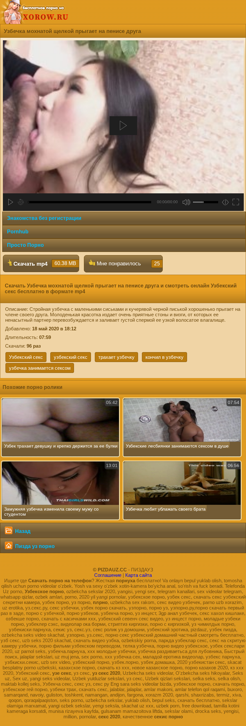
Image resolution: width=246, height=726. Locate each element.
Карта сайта (138, 575)
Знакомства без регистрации (44, 218)
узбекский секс (70, 357)
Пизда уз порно (34, 546)
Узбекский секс (26, 357)
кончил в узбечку (164, 357)
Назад (22, 531)
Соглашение (107, 575)
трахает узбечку (116, 357)
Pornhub (18, 231)
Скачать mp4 (44, 264)
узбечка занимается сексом (39, 368)
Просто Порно (25, 245)
